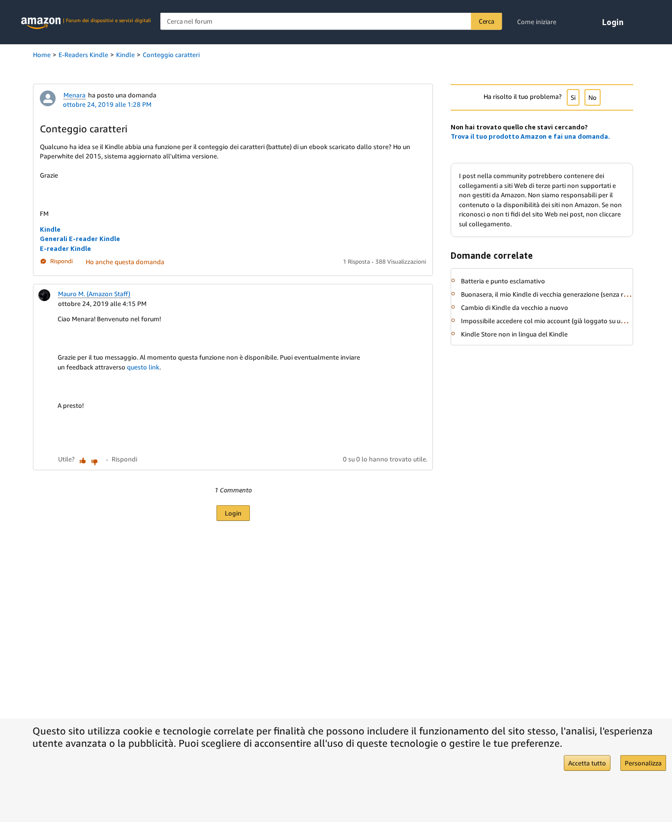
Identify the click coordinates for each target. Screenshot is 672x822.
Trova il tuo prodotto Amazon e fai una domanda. (530, 136)
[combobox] (331, 21)
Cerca (486, 21)
